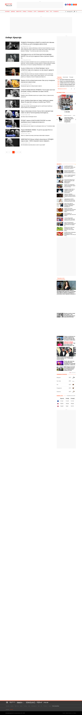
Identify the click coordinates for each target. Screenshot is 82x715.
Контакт (11, 709)
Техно (47, 11)
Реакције (71, 77)
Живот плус (18, 11)
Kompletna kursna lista (71, 395)
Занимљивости (41, 11)
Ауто (51, 11)
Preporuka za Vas (60, 278)
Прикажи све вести (62, 88)
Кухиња (24, 11)
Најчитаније (65, 77)
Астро (35, 11)
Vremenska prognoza (62, 374)
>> (20, 152)
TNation (74, 713)
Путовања (30, 11)
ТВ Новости (55, 11)
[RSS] (75, 164)
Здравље (13, 11)
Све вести (59, 164)
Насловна (7, 11)
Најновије (59, 77)
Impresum (7, 709)
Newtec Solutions (69, 713)
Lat (74, 4)
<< (6, 152)
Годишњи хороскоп (67, 115)
